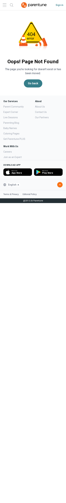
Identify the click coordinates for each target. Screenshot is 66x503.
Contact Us (41, 112)
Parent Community (13, 106)
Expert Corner (10, 112)
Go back (33, 83)
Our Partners (42, 117)
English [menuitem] (12, 184)
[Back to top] (60, 184)
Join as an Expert (12, 157)
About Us (40, 106)
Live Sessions (10, 117)
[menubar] (13, 184)
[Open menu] (4, 5)
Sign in (59, 5)
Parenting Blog (11, 122)
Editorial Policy (30, 194)
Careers (7, 151)
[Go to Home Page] (34, 5)
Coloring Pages (11, 133)
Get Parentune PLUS (14, 139)
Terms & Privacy (11, 194)
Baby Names (10, 128)
